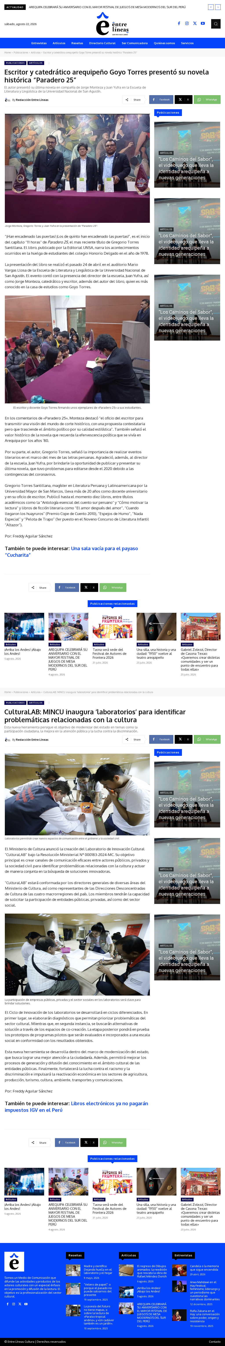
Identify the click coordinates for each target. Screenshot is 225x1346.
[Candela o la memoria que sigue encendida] (179, 1270)
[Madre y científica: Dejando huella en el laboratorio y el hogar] (73, 1270)
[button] (216, 24)
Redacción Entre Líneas (32, 100)
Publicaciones (21, 52)
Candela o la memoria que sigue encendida (204, 1267)
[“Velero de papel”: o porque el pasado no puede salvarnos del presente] (73, 1289)
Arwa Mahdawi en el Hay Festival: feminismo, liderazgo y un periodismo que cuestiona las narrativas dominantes (205, 1290)
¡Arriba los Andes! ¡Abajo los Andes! (22, 652)
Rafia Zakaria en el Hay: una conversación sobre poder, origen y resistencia (205, 1316)
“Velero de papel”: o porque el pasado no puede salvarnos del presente (98, 1290)
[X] (195, 24)
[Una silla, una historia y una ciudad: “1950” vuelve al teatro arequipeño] (156, 627)
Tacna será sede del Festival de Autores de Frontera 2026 (67, 7)
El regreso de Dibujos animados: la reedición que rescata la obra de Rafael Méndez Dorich (152, 1271)
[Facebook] (179, 24)
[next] (218, 7)
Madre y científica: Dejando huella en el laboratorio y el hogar (98, 1269)
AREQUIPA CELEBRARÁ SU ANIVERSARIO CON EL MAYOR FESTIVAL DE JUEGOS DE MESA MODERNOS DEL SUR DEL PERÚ (68, 659)
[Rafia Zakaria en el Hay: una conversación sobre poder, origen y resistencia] (179, 1315)
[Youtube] (203, 24)
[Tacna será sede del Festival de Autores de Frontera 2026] (112, 627)
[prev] (211, 7)
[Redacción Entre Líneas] (8, 99)
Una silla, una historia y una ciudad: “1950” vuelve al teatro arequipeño (156, 654)
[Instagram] (187, 24)
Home (7, 52)
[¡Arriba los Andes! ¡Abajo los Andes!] (24, 627)
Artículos (35, 52)
